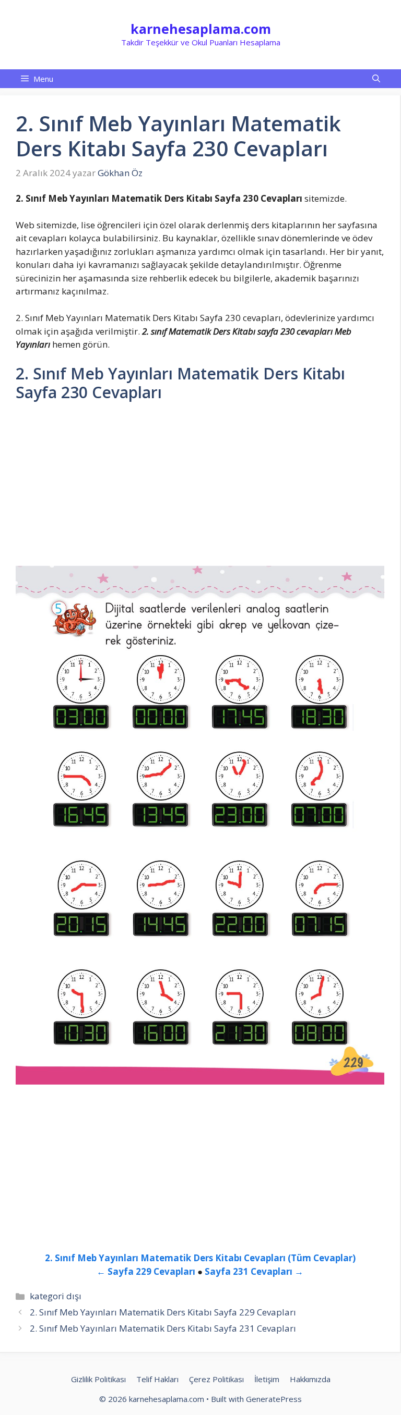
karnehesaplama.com (201, 29)
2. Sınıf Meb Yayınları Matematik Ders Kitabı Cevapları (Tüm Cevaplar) (200, 1258)
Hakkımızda (310, 1379)
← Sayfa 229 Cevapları (146, 1271)
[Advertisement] (200, 488)
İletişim (266, 1379)
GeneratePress (274, 1399)
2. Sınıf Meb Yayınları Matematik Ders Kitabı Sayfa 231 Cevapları (163, 1328)
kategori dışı (55, 1296)
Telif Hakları (157, 1379)
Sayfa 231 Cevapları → (254, 1271)
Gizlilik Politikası (98, 1379)
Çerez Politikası (216, 1379)
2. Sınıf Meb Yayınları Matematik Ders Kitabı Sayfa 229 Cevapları (163, 1312)
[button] (376, 78)
